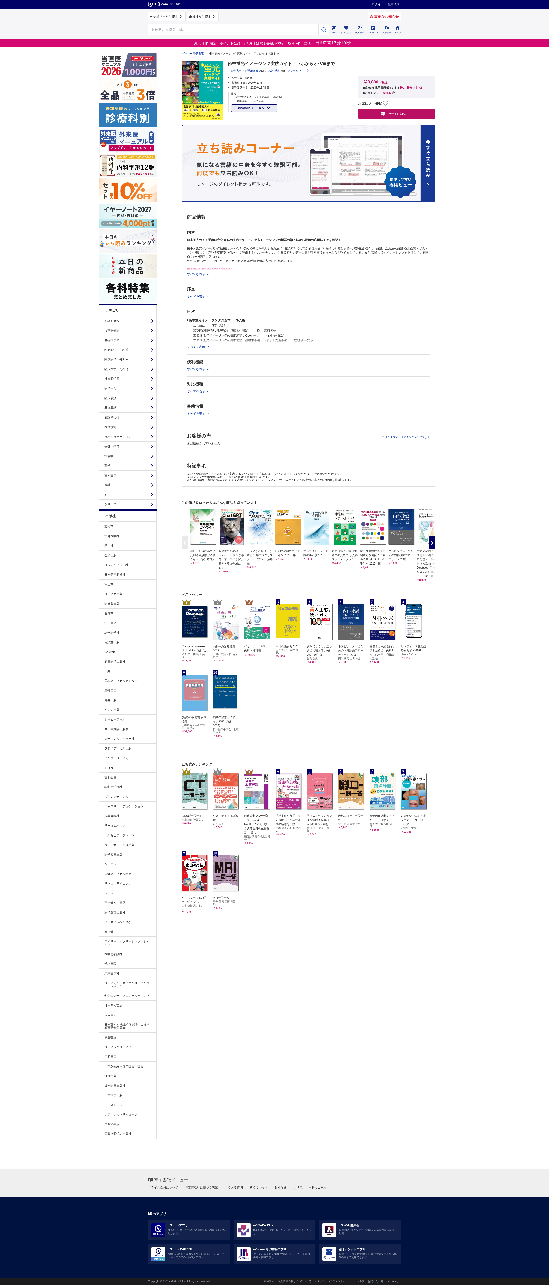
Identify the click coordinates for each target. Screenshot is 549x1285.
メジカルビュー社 (116, 565)
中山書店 (110, 623)
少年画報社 (111, 816)
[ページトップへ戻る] (537, 1278)
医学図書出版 (113, 854)
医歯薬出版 (111, 603)
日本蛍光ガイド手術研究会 (244, 70)
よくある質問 (234, 1187)
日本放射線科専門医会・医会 (123, 1066)
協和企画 (110, 777)
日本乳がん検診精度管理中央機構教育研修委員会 (126, 1026)
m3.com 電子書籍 (193, 53)
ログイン (378, 4)
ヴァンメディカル (116, 796)
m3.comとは (394, 1281)
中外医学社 (111, 536)
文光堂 (108, 526)
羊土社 (108, 545)
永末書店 (110, 1015)
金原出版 (110, 555)
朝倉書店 (110, 1037)
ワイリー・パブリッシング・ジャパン (126, 943)
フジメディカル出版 (117, 748)
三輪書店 (110, 690)
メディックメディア (117, 1047)
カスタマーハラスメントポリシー (334, 1281)
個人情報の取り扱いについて (294, 1281)
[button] (432, 542)
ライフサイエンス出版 (119, 845)
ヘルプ (360, 1281)
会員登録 (393, 4)
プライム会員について (163, 1187)
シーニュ (110, 864)
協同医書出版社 (114, 1085)
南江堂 (108, 931)
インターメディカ (116, 758)
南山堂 (108, 584)
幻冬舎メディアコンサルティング (126, 995)
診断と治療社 (113, 787)
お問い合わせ (375, 1281)
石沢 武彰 (274, 70)
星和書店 (110, 1056)
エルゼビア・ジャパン (119, 835)
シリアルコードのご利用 (309, 1187)
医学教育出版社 (114, 912)
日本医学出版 (113, 1095)
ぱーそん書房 (113, 1005)
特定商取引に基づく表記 (201, 1187)
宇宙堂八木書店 (114, 902)
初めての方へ (259, 1187)
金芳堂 (108, 613)
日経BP (109, 671)
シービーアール (114, 719)
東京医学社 (111, 973)
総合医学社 (111, 632)
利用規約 (269, 1281)
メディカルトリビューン (120, 1114)
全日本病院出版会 (116, 729)
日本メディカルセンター (120, 681)
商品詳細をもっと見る (251, 108)
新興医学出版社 (114, 661)
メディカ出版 (113, 594)
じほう (108, 767)
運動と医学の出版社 (117, 1134)
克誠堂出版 (111, 642)
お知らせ (280, 1187)
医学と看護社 (113, 954)
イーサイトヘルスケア (119, 922)
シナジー (110, 893)
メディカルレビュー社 (119, 738)
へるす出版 (111, 709)
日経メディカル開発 (117, 874)
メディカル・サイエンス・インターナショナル (126, 984)
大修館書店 (111, 1124)
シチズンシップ (114, 1105)
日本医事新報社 (114, 574)
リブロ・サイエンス (117, 883)
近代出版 (110, 1076)
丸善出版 (110, 700)
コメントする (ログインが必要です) (404, 437)
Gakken (109, 652)
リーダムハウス (114, 825)
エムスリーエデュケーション (123, 806)
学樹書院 (110, 963)
